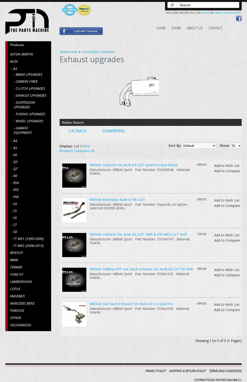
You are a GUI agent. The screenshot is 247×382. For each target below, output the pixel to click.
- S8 (14, 231)
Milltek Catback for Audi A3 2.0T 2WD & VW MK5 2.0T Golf (138, 234)
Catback (78, 131)
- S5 (14, 210)
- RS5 (15, 189)
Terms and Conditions (225, 370)
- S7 (14, 224)
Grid (85, 146)
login (205, 12)
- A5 (14, 147)
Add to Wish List (227, 165)
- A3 (14, 68)
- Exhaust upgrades (30, 95)
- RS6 (15, 196)
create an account (227, 12)
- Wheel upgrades (28, 121)
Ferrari (16, 267)
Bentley (16, 252)
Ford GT (16, 274)
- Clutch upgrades (29, 88)
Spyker (15, 317)
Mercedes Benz (22, 303)
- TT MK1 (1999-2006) (27, 238)
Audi (14, 61)
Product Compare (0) (77, 151)
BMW (14, 260)
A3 (83, 52)
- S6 (14, 217)
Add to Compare (227, 171)
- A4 (14, 140)
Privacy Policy (155, 370)
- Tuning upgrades (29, 114)
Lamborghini (21, 281)
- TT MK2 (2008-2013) (27, 245)
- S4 (14, 203)
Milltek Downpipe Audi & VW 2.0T (117, 199)
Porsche (17, 310)
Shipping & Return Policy (187, 370)
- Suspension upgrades (24, 104)
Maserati (17, 296)
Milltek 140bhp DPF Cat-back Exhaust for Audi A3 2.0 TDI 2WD (141, 269)
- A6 (14, 154)
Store (176, 28)
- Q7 (14, 168)
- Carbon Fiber (25, 81)
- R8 (14, 175)
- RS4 (15, 182)
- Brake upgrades (28, 74)
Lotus (15, 288)
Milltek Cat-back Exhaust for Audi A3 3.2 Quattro (131, 303)
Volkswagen (20, 325)
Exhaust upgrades (101, 52)
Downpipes (114, 131)
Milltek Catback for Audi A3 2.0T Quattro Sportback (134, 165)
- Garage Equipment (23, 130)
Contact (215, 28)
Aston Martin (21, 54)
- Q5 (14, 161)
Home (160, 28)
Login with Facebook (86, 31)
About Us (194, 28)
